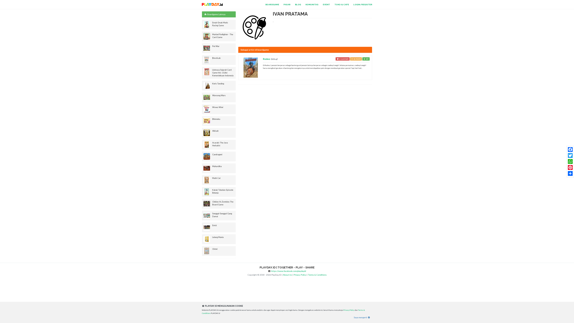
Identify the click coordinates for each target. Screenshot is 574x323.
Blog (298, 4)
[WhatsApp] (570, 161)
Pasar (287, 4)
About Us (287, 275)
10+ (367, 59)
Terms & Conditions (317, 275)
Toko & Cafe (342, 4)
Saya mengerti (361, 317)
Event (326, 4)
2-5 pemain (344, 59)
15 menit (357, 59)
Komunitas (312, 4)
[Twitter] (570, 156)
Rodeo (267, 59)
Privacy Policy (300, 275)
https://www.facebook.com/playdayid (288, 271)
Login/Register (362, 4)
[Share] (570, 173)
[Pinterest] (570, 167)
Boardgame (272, 4)
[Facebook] (570, 150)
